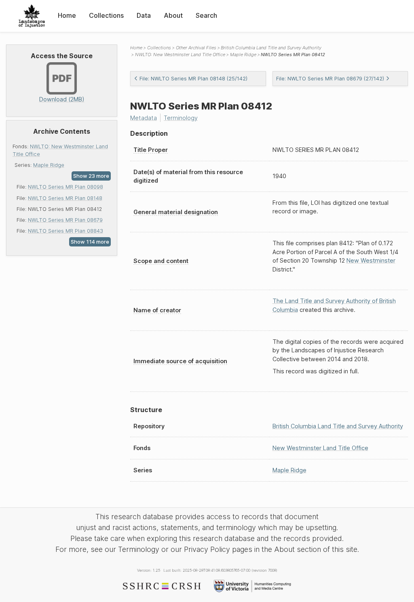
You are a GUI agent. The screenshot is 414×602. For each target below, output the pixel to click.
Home (67, 15)
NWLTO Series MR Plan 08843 (65, 231)
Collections (106, 15)
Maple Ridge (48, 165)
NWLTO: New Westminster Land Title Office (180, 54)
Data (144, 15)
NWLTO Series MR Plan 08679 (65, 220)
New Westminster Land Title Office (320, 447)
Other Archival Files (196, 48)
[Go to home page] (31, 16)
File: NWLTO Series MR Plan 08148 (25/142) (193, 79)
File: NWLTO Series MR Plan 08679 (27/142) (330, 79)
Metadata (143, 117)
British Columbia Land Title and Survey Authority (271, 48)
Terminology (181, 117)
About (173, 15)
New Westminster (370, 260)
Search (206, 15)
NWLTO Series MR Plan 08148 (65, 198)
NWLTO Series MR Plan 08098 (65, 187)
